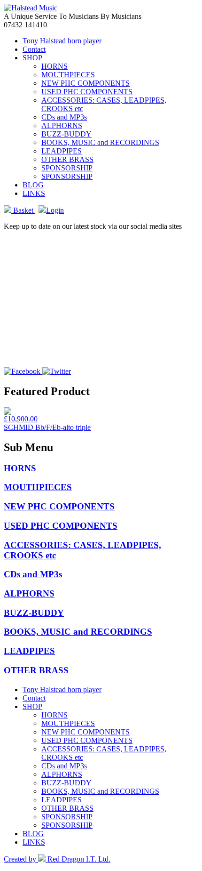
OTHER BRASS (67, 159)
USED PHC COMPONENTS (86, 92)
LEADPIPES (61, 151)
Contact (34, 49)
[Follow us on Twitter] (56, 371)
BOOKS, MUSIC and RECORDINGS (100, 142)
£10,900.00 (21, 419)
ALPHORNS (61, 125)
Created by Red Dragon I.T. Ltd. (57, 859)
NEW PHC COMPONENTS (85, 83)
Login (55, 210)
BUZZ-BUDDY (66, 134)
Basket (23, 210)
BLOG (33, 185)
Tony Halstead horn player (62, 41)
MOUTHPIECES (68, 75)
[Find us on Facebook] (23, 371)
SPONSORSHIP (67, 168)
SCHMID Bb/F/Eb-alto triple (47, 427)
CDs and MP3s (64, 117)
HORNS (54, 66)
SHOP (32, 58)
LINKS (34, 193)
